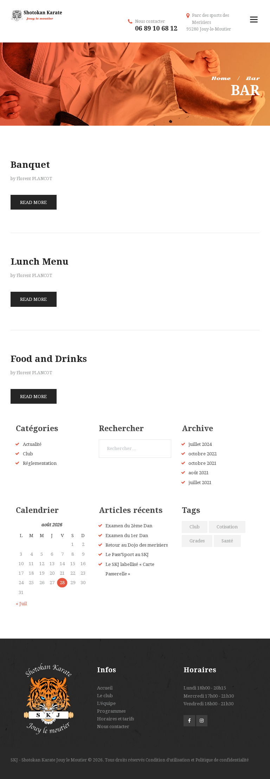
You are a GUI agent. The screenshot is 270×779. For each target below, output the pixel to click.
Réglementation (40, 463)
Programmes (111, 711)
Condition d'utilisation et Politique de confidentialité (197, 760)
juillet (200, 444)
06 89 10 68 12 (156, 28)
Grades (197, 540)
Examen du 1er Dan (126, 535)
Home (221, 78)
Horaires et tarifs (115, 718)
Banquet (30, 164)
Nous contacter (113, 726)
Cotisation (227, 526)
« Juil (21, 603)
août (198, 472)
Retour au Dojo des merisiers (136, 545)
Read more (33, 202)
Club (28, 453)
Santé (227, 540)
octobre (202, 453)
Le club (105, 695)
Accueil (104, 688)
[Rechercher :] (135, 448)
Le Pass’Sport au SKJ (127, 554)
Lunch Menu (40, 261)
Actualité (32, 444)
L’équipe (106, 703)
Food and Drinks (49, 359)
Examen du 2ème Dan (128, 525)
